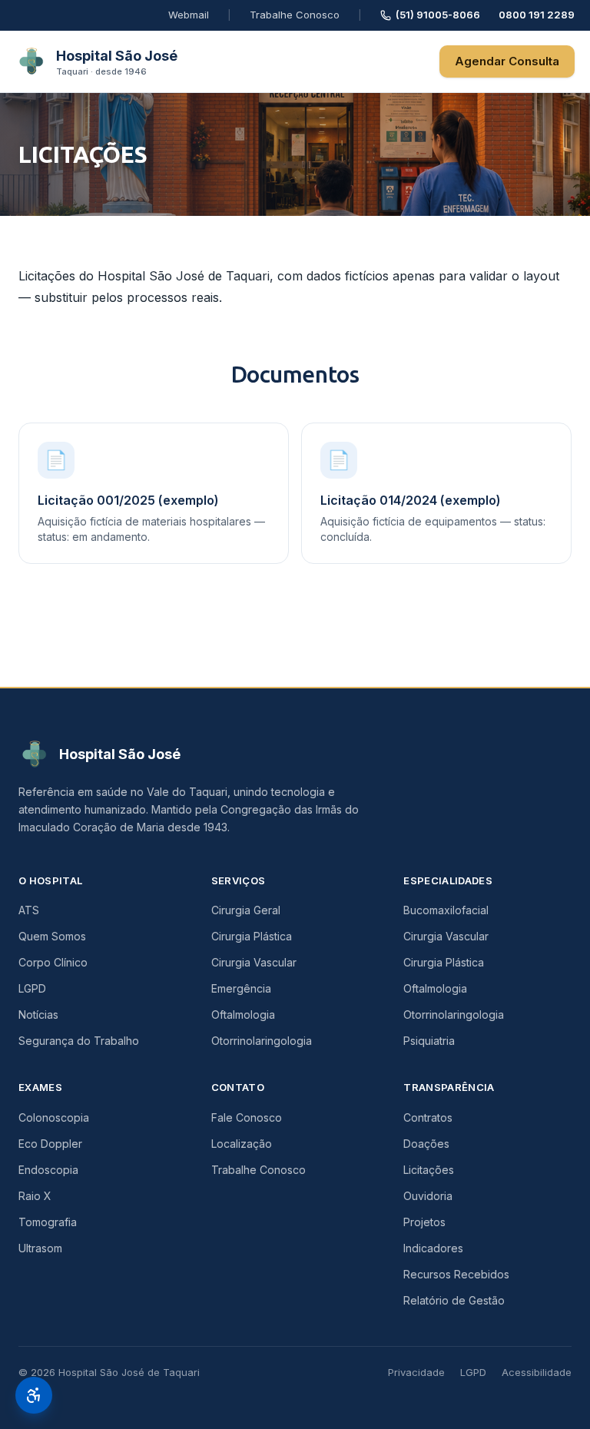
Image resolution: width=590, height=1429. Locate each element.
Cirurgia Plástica (251, 936)
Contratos (427, 1117)
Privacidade (416, 1372)
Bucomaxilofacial (446, 910)
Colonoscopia (53, 1117)
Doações (426, 1143)
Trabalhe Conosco (295, 14)
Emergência (241, 988)
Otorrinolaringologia (261, 1040)
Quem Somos (52, 936)
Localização (241, 1143)
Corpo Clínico (53, 962)
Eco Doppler (50, 1143)
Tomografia (47, 1221)
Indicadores (433, 1248)
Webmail (188, 14)
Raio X (34, 1195)
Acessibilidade (537, 1372)
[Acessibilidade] (33, 1395)
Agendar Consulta (507, 61)
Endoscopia (48, 1169)
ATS (28, 910)
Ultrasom (40, 1248)
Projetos (424, 1221)
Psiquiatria (429, 1040)
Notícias (38, 1014)
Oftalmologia (243, 1014)
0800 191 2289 (537, 14)
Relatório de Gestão (454, 1300)
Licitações (428, 1169)
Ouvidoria (427, 1195)
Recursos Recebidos (456, 1274)
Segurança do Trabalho (78, 1040)
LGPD (32, 988)
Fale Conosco (246, 1117)
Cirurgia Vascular (254, 962)
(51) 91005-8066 (438, 14)
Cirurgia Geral (245, 910)
